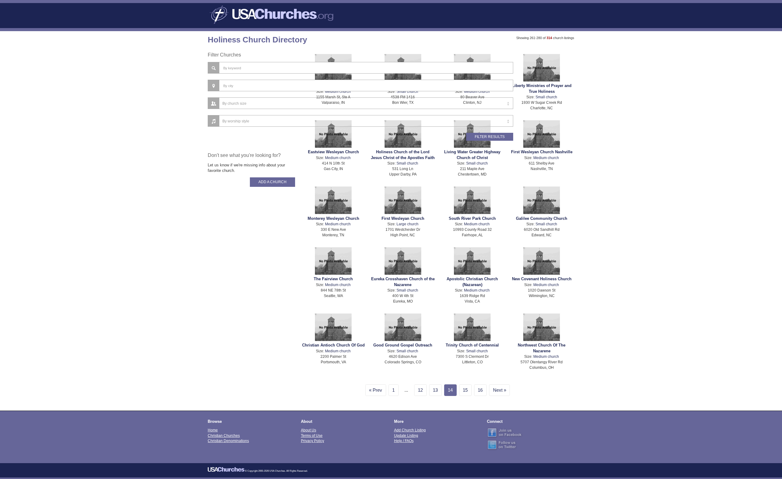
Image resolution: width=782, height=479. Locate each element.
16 (480, 390)
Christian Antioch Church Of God (333, 345)
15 (465, 390)
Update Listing (406, 435)
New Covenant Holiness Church (542, 279)
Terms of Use (312, 435)
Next (497, 390)
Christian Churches (224, 435)
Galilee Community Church (541, 218)
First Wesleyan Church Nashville (541, 152)
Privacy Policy (312, 441)
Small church (546, 97)
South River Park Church (472, 218)
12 (420, 390)
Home (213, 430)
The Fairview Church (333, 279)
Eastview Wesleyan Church (333, 152)
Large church (407, 224)
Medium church (338, 158)
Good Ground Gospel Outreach (402, 345)
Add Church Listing (410, 430)
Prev (377, 390)
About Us (308, 430)
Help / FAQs (404, 441)
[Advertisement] (251, 293)
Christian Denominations (228, 441)
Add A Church (272, 182)
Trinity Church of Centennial (472, 345)
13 (435, 390)
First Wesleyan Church (403, 218)
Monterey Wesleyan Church (333, 218)
